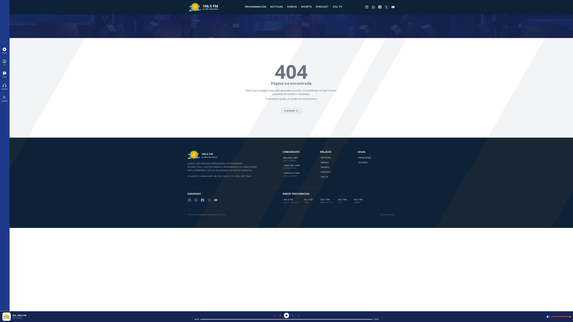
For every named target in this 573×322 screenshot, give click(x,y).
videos (292, 6)
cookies (363, 162)
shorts (306, 6)
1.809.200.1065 (291, 165)
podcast (322, 6)
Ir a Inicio (290, 110)
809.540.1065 (290, 157)
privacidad (364, 157)
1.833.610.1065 (291, 172)
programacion (255, 6)
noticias (276, 6)
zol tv (337, 6)
